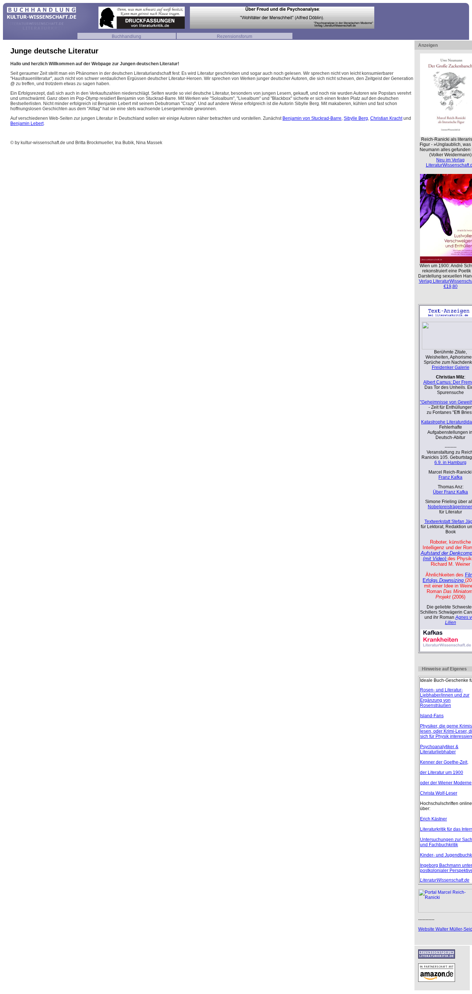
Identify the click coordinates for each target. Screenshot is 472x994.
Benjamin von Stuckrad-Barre (311, 118)
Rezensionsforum (234, 36)
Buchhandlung (126, 36)
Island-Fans (432, 715)
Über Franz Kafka (450, 492)
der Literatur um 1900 (441, 772)
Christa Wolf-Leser (438, 793)
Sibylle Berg (356, 118)
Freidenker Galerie (450, 367)
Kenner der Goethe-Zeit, (444, 762)
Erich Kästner (433, 819)
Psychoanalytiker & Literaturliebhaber (439, 749)
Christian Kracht (386, 118)
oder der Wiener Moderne (446, 782)
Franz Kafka (450, 477)
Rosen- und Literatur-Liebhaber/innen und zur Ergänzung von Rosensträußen (444, 697)
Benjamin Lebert (27, 123)
